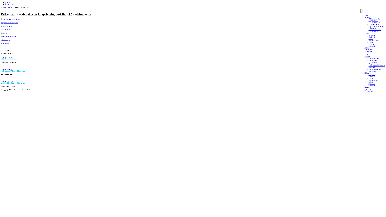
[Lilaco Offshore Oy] (8, 8)
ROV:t (371, 42)
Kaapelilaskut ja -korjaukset (9, 23)
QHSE (366, 48)
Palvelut (367, 17)
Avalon (371, 39)
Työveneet (372, 44)
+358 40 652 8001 (7, 69)
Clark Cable (372, 37)
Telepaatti (372, 35)
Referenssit (368, 50)
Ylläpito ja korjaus (374, 24)
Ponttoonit (372, 46)
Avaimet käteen (373, 31)
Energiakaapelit (373, 21)
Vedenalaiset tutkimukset (8, 36)
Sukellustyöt (372, 28)
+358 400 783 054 (7, 57)
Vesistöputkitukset (374, 22)
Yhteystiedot (368, 51)
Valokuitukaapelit (374, 19)
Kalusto (366, 33)
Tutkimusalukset (374, 40)
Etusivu (366, 15)
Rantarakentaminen (375, 30)
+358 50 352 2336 (7, 81)
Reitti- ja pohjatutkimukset (377, 26)
